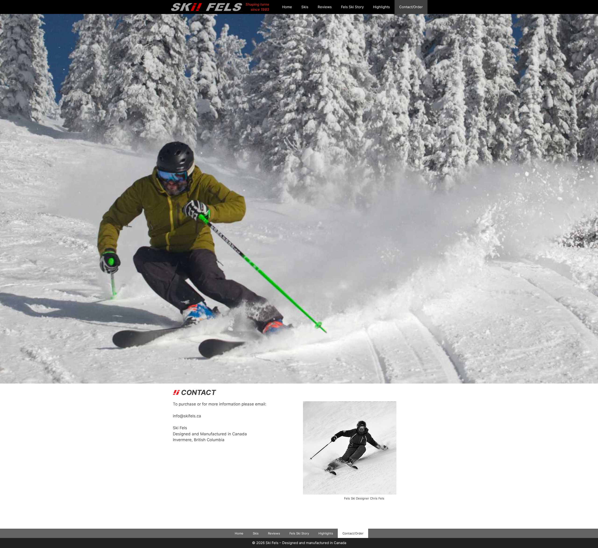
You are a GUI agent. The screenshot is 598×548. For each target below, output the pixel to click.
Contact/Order (411, 7)
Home (287, 7)
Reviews (325, 7)
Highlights (381, 7)
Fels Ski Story (352, 7)
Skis (304, 7)
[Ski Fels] (208, 7)
